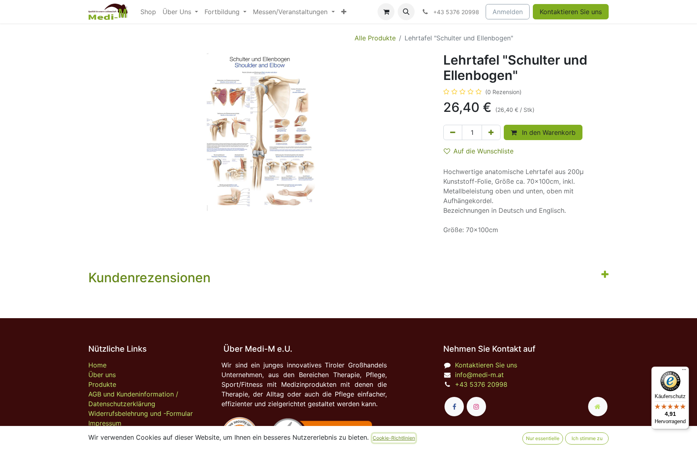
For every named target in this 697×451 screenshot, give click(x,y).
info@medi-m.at (479, 375)
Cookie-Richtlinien (394, 438)
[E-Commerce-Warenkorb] (386, 11)
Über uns (102, 375)
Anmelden (507, 12)
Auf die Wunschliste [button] (483, 151)
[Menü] (684, 371)
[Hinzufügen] (491, 132)
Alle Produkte (375, 38)
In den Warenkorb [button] (548, 132)
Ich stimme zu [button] (587, 438)
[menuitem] (148, 12)
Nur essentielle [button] (542, 438)
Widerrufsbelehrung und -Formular (140, 413)
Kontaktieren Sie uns (571, 12)
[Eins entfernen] (452, 132)
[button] (406, 11)
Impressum (104, 423)
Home (97, 365)
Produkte (102, 384)
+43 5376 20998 (481, 384)
